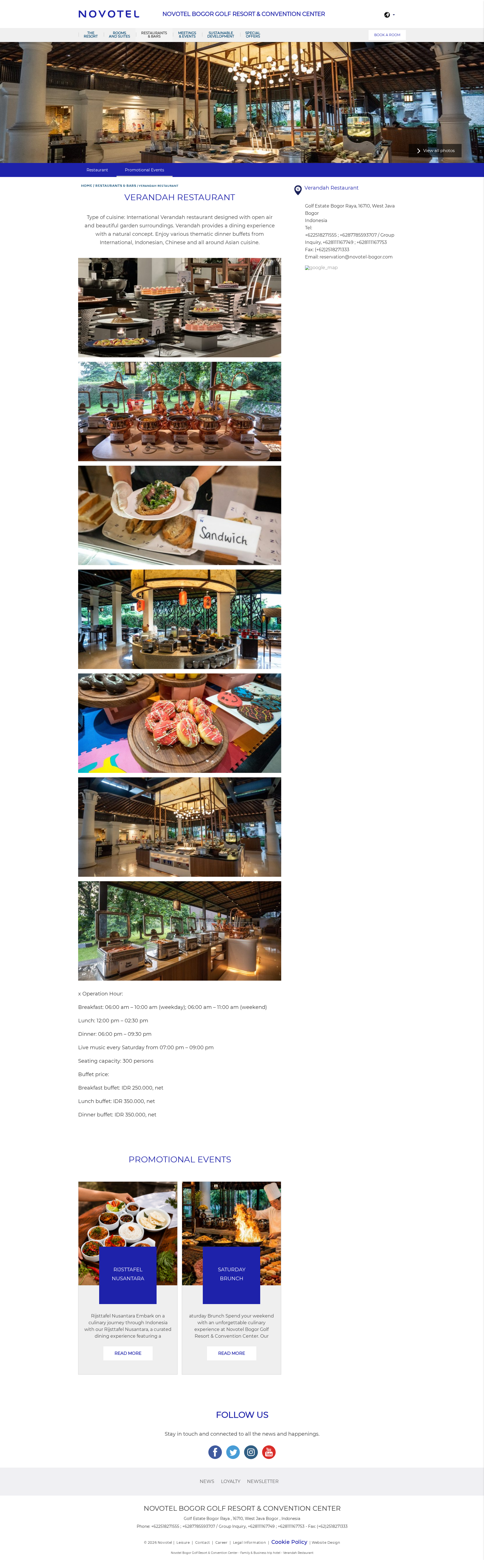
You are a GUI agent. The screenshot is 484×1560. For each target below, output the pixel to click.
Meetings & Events (187, 34)
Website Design (326, 1542)
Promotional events (144, 169)
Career (221, 1542)
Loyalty (230, 1481)
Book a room (387, 35)
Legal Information (249, 1542)
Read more (128, 1353)
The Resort (91, 34)
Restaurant (97, 169)
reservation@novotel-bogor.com (356, 257)
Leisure (183, 1542)
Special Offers (252, 34)
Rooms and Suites (119, 34)
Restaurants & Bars (154, 34)
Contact (202, 1542)
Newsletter (263, 1481)
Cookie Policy (289, 1542)
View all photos (439, 150)
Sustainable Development (220, 34)
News (207, 1481)
